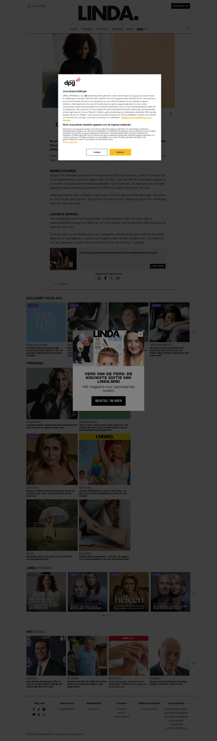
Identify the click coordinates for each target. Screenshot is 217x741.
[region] (109, 117)
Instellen (97, 152)
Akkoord (120, 152)
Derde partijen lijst (70, 142)
